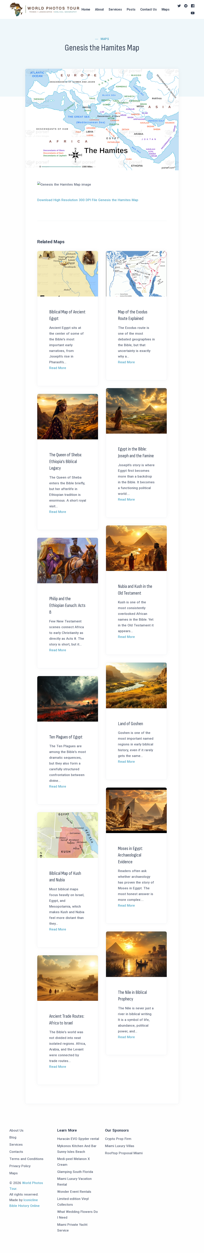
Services (115, 9)
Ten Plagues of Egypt (65, 737)
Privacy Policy (19, 1166)
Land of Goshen (130, 724)
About (99, 9)
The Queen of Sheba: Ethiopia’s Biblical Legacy (65, 461)
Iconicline (31, 1200)
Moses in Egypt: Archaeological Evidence (130, 855)
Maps (166, 9)
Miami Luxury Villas (119, 1146)
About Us (16, 1130)
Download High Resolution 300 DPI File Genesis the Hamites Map (87, 200)
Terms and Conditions (26, 1159)
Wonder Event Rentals (74, 1192)
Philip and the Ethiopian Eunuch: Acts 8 (67, 605)
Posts (131, 9)
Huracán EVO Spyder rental (78, 1139)
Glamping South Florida (75, 1172)
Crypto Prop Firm (118, 1139)
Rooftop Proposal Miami (124, 1153)
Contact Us (148, 9)
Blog (12, 1137)
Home (85, 9)
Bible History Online (24, 1206)
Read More (57, 368)
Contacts (16, 1152)
